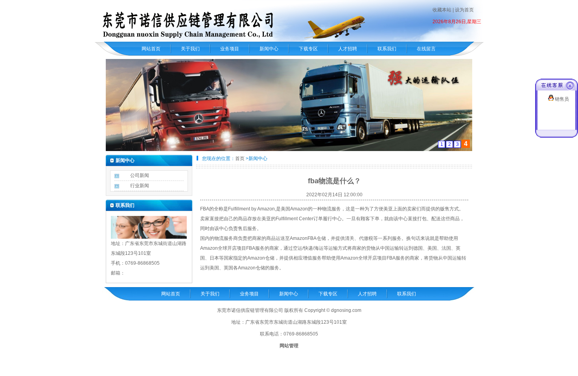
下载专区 (308, 49)
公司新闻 (139, 175)
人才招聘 (347, 49)
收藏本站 (442, 10)
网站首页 (151, 49)
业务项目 (229, 49)
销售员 (561, 99)
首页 (240, 158)
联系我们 (386, 49)
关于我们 (190, 49)
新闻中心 (269, 49)
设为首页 (464, 10)
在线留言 (426, 49)
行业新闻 (139, 185)
